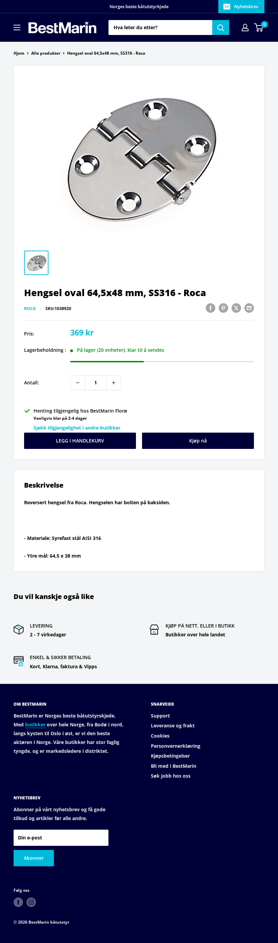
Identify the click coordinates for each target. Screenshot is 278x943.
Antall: (31, 382)
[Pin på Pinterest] (223, 308)
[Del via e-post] (249, 308)
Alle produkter (45, 53)
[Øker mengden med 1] (113, 383)
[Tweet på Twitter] (236, 308)
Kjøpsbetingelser (170, 755)
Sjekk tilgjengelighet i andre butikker (77, 427)
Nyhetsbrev (246, 6)
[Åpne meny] (17, 27)
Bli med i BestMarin (173, 766)
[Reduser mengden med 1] (78, 383)
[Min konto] (245, 27)
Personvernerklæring (175, 746)
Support (160, 715)
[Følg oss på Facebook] (18, 902)
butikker (35, 724)
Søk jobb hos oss (171, 776)
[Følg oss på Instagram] (31, 902)
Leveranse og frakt (173, 725)
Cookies (160, 735)
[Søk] (220, 27)
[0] (259, 27)
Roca (30, 308)
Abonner (34, 858)
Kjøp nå (198, 440)
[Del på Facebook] (210, 308)
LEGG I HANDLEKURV (80, 440)
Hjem (19, 53)
